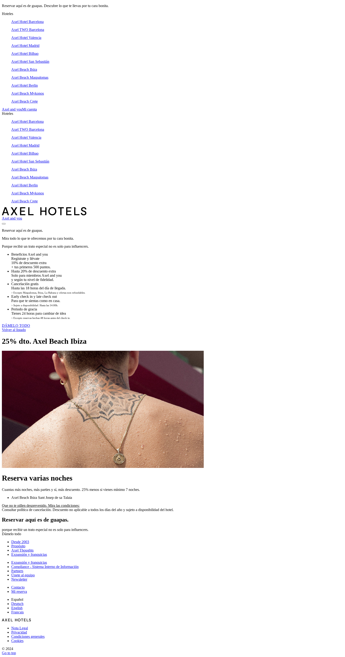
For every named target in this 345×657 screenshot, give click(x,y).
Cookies (17, 641)
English (17, 608)
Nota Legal (19, 628)
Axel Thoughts (22, 550)
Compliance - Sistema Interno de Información (45, 567)
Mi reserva (19, 592)
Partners (17, 571)
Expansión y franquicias (29, 554)
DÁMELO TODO (16, 326)
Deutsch (17, 604)
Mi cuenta (29, 109)
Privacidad (19, 632)
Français (17, 612)
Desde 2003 (20, 542)
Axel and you (12, 109)
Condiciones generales (28, 636)
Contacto (18, 587)
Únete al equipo (23, 575)
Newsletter (19, 579)
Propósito (18, 546)
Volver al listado (14, 330)
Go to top (9, 653)
